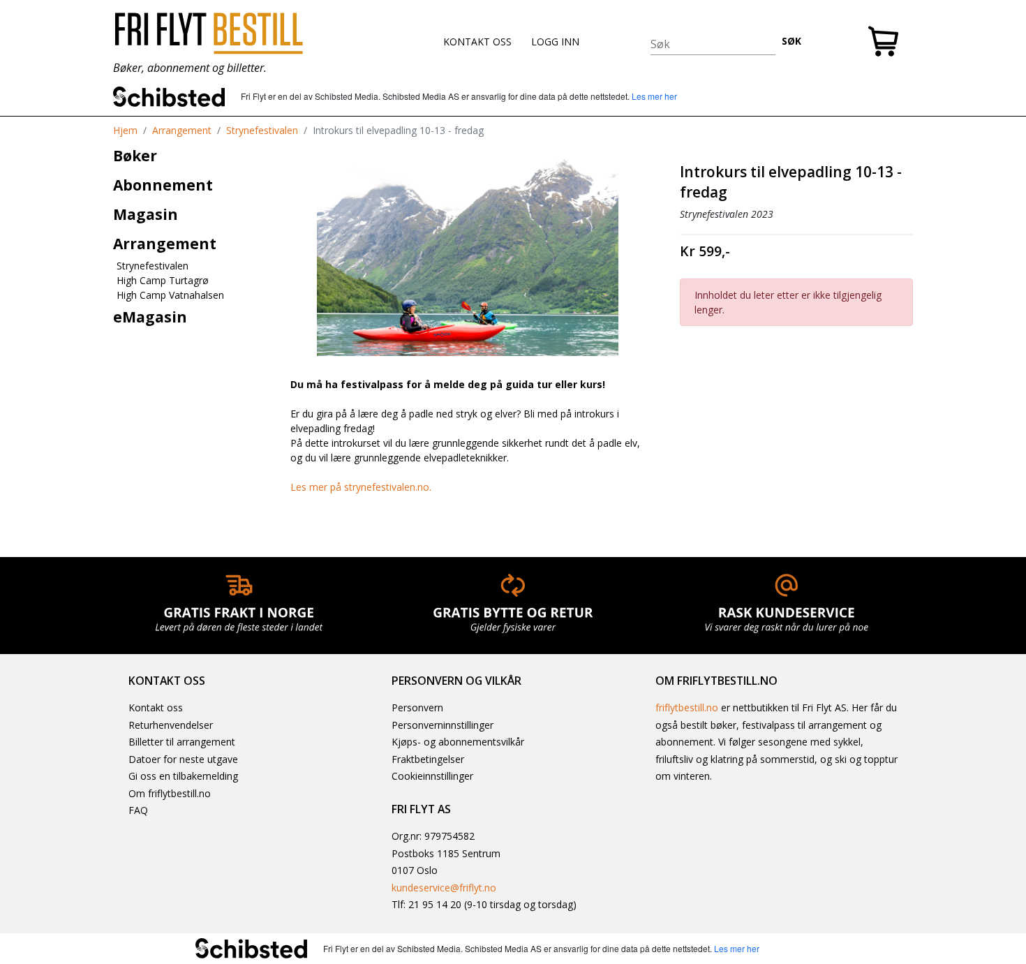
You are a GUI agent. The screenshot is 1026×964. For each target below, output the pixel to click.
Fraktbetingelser (428, 759)
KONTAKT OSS (477, 41)
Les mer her (654, 96)
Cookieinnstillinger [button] (432, 776)
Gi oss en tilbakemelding (183, 776)
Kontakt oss (155, 707)
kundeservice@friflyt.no (444, 887)
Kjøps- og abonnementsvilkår (458, 741)
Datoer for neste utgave (183, 759)
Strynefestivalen (262, 130)
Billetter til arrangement (181, 741)
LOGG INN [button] (555, 41)
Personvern (417, 707)
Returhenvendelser (170, 725)
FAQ (138, 810)
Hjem (125, 130)
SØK (791, 40)
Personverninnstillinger (442, 725)
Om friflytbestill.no (169, 793)
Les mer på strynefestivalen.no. (360, 487)
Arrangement (181, 130)
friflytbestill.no (686, 707)
